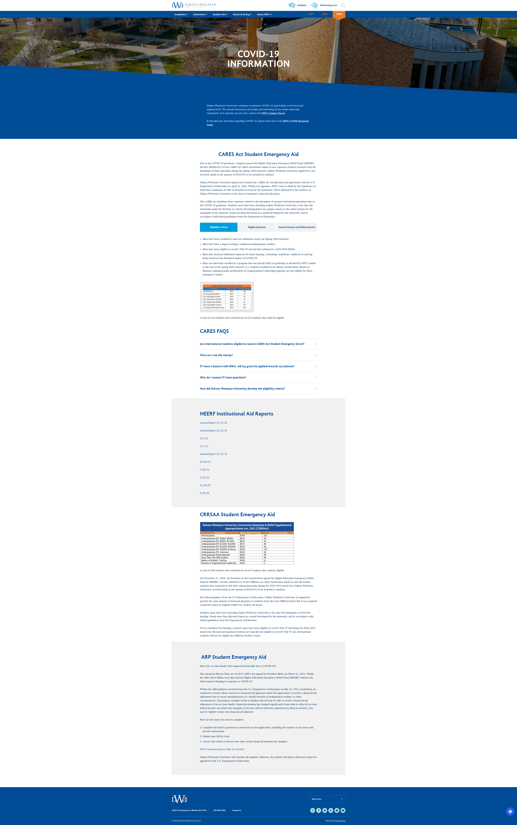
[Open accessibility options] (510, 811)
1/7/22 (204, 446)
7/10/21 (204, 469)
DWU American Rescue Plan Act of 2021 (222, 749)
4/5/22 (204, 438)
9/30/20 (204, 493)
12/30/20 (205, 485)
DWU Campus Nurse (273, 113)
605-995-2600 (219, 810)
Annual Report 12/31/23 (213, 422)
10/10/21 (205, 461)
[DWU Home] (180, 799)
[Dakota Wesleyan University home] (194, 5)
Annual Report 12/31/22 (213, 430)
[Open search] (343, 5)
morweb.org (340, 821)
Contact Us (236, 810)
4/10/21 (204, 477)
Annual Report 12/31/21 (213, 454)
